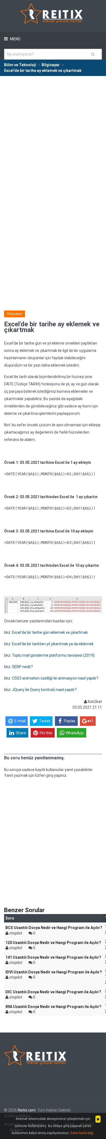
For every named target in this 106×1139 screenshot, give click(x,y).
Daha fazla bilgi (81, 1133)
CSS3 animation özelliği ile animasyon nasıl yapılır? (55, 678)
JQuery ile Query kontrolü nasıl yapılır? (44, 689)
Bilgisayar (14, 314)
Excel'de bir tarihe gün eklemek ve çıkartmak (50, 632)
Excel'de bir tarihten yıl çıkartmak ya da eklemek (52, 644)
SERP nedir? (22, 667)
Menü (14, 39)
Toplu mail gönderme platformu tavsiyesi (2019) (53, 655)
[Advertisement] (53, 132)
